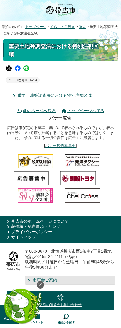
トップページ (35, 27)
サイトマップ (23, 237)
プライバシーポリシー (31, 232)
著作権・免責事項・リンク (35, 226)
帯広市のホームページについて (40, 221)
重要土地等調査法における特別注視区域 (55, 95)
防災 (82, 27)
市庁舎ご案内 (45, 280)
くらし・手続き (62, 27)
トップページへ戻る (85, 111)
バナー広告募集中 (60, 145)
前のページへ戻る (39, 111)
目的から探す (66, 322)
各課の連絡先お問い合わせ (60, 305)
